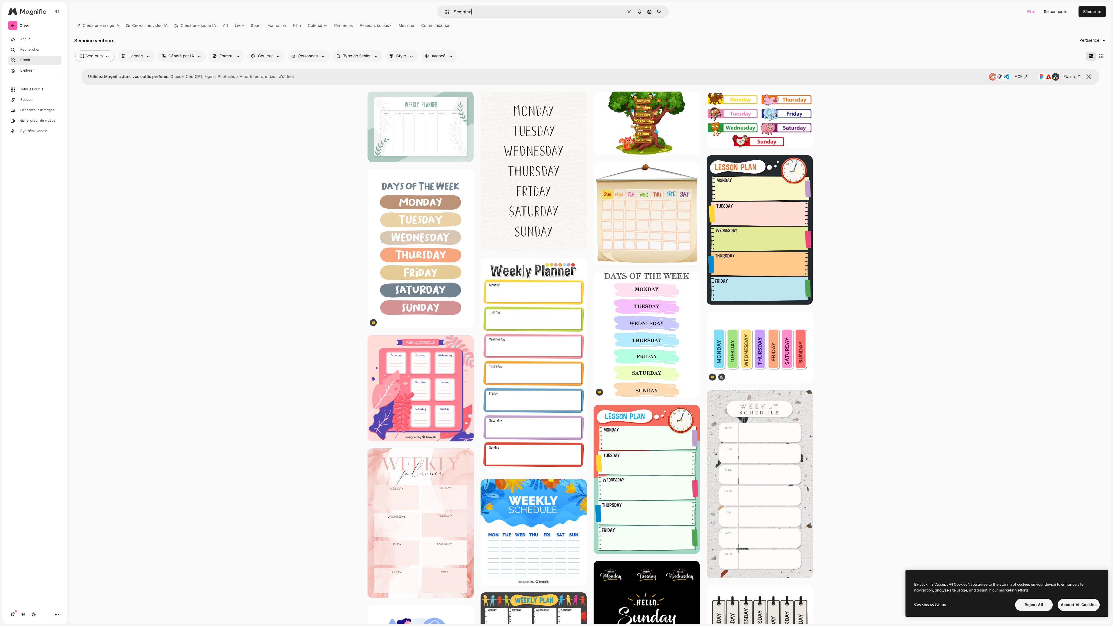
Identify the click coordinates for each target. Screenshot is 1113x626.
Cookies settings (930, 604)
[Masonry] (1091, 56)
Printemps (343, 25)
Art (225, 25)
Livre (239, 25)
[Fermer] (1088, 76)
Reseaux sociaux (376, 25)
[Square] (1101, 56)
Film (297, 25)
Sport (256, 25)
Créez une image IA (101, 25)
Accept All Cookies (1078, 604)
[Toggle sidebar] (56, 11)
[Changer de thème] (33, 614)
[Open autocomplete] (445, 12)
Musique (406, 25)
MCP (1018, 76)
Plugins (1069, 76)
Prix (1031, 11)
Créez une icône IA (198, 25)
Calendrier (317, 25)
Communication (435, 25)
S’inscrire (1092, 11)
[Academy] (23, 614)
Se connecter (1056, 11)
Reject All (1034, 604)
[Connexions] (12, 614)
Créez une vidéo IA (150, 25)
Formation (277, 25)
